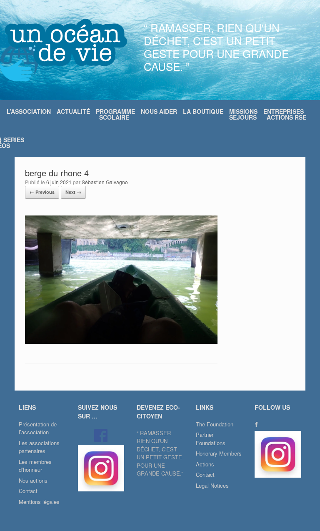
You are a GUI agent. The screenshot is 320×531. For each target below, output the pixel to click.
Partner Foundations (210, 439)
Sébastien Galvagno (105, 181)
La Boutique (203, 111)
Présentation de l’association (38, 428)
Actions (205, 464)
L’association (29, 111)
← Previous (42, 192)
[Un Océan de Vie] (63, 50)
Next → (73, 192)
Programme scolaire (115, 114)
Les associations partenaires (39, 447)
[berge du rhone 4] (121, 342)
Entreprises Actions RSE (284, 114)
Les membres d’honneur (35, 466)
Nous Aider (159, 111)
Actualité (73, 111)
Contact (28, 491)
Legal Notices (212, 485)
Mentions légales (39, 502)
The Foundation (214, 424)
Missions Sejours (243, 114)
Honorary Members (219, 453)
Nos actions (33, 480)
